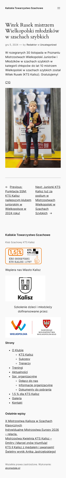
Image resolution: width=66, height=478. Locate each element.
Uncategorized (48, 44)
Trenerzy (25, 363)
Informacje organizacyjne (36, 385)
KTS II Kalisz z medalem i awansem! (29, 447)
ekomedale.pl (12, 468)
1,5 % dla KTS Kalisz (25, 394)
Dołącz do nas (28, 381)
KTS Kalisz (26, 354)
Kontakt (17, 402)
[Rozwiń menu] (59, 8)
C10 (7, 82)
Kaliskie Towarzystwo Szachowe (24, 8)
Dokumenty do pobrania (35, 389)
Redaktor (32, 44)
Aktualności (20, 372)
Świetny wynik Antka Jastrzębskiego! (30, 451)
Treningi (17, 367)
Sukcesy (24, 359)
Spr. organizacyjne (24, 376)
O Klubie (18, 350)
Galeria (17, 398)
